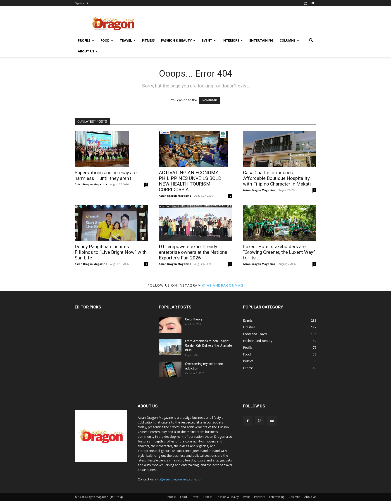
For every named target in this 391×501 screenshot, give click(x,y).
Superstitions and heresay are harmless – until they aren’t (106, 175)
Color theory (194, 319)
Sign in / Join (82, 3)
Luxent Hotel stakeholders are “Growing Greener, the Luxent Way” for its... (279, 252)
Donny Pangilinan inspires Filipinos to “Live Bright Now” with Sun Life (111, 252)
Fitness (148, 40)
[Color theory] (170, 325)
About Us (86, 51)
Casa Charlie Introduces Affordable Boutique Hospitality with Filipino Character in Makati (277, 178)
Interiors (230, 40)
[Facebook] (298, 3)
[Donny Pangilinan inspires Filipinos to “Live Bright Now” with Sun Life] (111, 223)
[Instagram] (305, 3)
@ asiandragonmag (222, 285)
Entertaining (261, 40)
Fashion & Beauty (176, 40)
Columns (288, 40)
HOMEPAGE (210, 100)
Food (105, 40)
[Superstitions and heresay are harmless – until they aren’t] (111, 149)
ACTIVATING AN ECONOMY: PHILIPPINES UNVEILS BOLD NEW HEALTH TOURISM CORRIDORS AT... (190, 181)
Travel (126, 40)
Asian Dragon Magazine (91, 184)
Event (207, 40)
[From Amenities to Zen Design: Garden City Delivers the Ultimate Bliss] (170, 347)
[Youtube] (313, 3)
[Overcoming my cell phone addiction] (170, 369)
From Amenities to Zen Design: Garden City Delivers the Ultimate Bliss (208, 345)
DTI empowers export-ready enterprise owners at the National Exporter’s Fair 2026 (194, 252)
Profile (84, 40)
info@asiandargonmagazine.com (179, 479)
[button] (310, 41)
